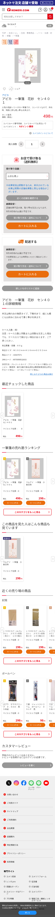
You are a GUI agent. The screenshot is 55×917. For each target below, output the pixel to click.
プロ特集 (10, 899)
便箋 (9, 36)
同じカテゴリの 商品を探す (41, 374)
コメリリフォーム (39, 876)
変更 (49, 25)
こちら (24, 908)
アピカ (5, 95)
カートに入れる (27, 226)
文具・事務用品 (27, 33)
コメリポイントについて (42, 133)
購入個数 (13, 144)
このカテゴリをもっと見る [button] (27, 512)
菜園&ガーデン (12, 887)
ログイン (29, 757)
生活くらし (13, 33)
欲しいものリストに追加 (27, 288)
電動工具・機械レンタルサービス (41, 899)
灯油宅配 (35, 887)
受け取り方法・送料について (27, 217)
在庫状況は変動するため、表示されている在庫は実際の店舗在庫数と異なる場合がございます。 (28, 188)
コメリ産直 (11, 876)
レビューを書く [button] (27, 765)
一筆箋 (16, 36)
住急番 (34, 881)
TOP (4, 33)
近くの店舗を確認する (27, 198)
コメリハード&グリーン (15, 892)
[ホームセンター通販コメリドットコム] (18, 10)
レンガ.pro (11, 881)
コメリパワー (37, 892)
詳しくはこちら (47, 3)
